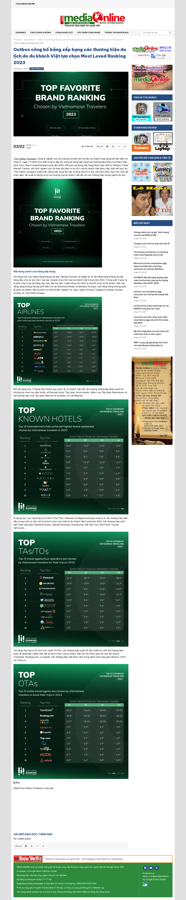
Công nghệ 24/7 (64, 32)
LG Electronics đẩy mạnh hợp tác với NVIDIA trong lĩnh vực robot (151, 307)
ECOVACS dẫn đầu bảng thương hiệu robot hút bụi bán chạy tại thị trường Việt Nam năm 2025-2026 (151, 280)
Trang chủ (17, 40)
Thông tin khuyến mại (116, 32)
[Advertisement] (70, 811)
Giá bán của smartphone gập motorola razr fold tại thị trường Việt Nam (151, 294)
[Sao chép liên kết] (118, 146)
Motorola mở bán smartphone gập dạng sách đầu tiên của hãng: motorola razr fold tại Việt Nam (150, 266)
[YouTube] (151, 868)
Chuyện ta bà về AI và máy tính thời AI (152, 243)
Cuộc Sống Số (29, 40)
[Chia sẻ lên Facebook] (107, 146)
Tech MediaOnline (25, 3)
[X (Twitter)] (156, 868)
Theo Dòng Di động (40, 32)
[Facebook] (145, 868)
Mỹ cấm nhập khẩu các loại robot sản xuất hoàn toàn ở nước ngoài (151, 332)
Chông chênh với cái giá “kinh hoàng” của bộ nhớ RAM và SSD (152, 233)
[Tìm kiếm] (170, 33)
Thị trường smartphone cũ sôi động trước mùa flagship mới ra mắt (151, 253)
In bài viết (88, 146)
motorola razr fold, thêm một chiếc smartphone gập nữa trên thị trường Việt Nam (151, 320)
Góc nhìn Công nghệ (88, 32)
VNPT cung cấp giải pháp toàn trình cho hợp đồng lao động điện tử (151, 343)
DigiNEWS (21, 32)
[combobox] (157, 32)
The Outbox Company (24, 158)
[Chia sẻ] (124, 146)
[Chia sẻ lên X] (113, 146)
